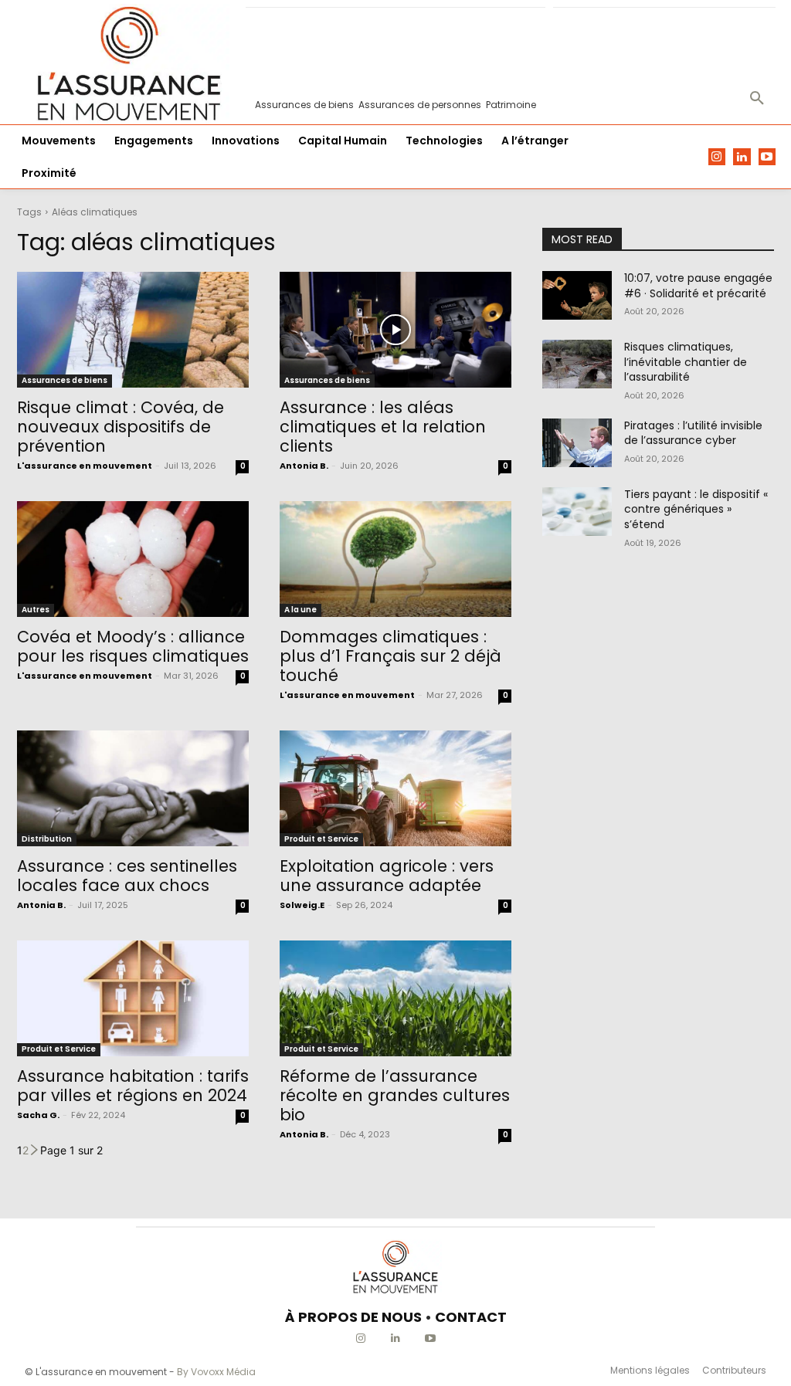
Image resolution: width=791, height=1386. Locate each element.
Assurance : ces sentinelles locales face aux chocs (127, 875)
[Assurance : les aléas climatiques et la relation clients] (395, 330)
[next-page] (34, 1150)
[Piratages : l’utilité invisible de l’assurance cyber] (577, 443)
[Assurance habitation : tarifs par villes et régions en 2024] (133, 998)
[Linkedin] (742, 157)
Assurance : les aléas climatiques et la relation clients (383, 426)
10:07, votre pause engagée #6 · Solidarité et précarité (698, 285)
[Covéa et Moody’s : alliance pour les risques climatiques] (133, 559)
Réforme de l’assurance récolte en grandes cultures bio (395, 1095)
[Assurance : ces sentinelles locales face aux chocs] (133, 788)
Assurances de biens (64, 380)
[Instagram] (717, 157)
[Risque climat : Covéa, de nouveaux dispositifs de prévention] (133, 330)
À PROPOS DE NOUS (353, 1317)
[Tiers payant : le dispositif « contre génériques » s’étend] (577, 511)
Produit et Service (321, 839)
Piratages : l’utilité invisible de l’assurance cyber (693, 433)
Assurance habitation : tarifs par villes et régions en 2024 (133, 1085)
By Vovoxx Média (216, 1371)
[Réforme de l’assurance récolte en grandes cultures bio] (395, 998)
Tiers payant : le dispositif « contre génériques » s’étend (696, 509)
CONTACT (471, 1317)
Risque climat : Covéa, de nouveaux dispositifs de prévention (120, 426)
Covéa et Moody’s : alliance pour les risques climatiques (133, 646)
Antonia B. (304, 465)
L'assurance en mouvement (84, 465)
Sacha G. (38, 1115)
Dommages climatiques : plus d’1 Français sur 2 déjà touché (390, 655)
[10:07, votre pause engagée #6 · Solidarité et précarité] (577, 295)
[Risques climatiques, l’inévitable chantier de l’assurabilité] (577, 364)
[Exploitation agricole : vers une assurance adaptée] (395, 788)
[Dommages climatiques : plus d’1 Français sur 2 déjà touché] (395, 559)
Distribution (47, 839)
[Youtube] (767, 157)
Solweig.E (302, 905)
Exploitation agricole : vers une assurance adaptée (387, 875)
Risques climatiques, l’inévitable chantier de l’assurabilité (685, 362)
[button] (757, 98)
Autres (35, 609)
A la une (300, 609)
